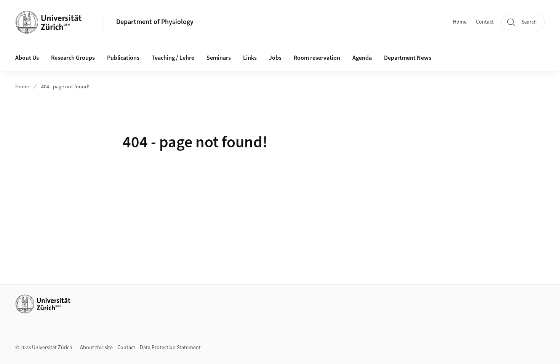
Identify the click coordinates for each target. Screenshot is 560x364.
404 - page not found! (65, 87)
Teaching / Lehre (173, 58)
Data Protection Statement (170, 347)
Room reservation (317, 58)
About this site (96, 347)
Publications (123, 58)
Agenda (362, 58)
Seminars (218, 58)
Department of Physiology (155, 22)
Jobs (275, 58)
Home (460, 22)
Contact (485, 22)
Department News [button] (407, 58)
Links (250, 58)
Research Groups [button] (73, 58)
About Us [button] (27, 58)
